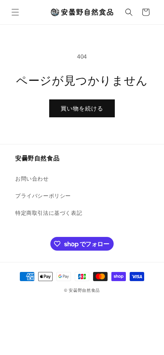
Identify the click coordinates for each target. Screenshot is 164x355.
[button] (15, 12)
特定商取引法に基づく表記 (48, 213)
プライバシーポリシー (43, 196)
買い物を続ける (82, 108)
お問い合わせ (32, 179)
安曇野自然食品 (84, 290)
